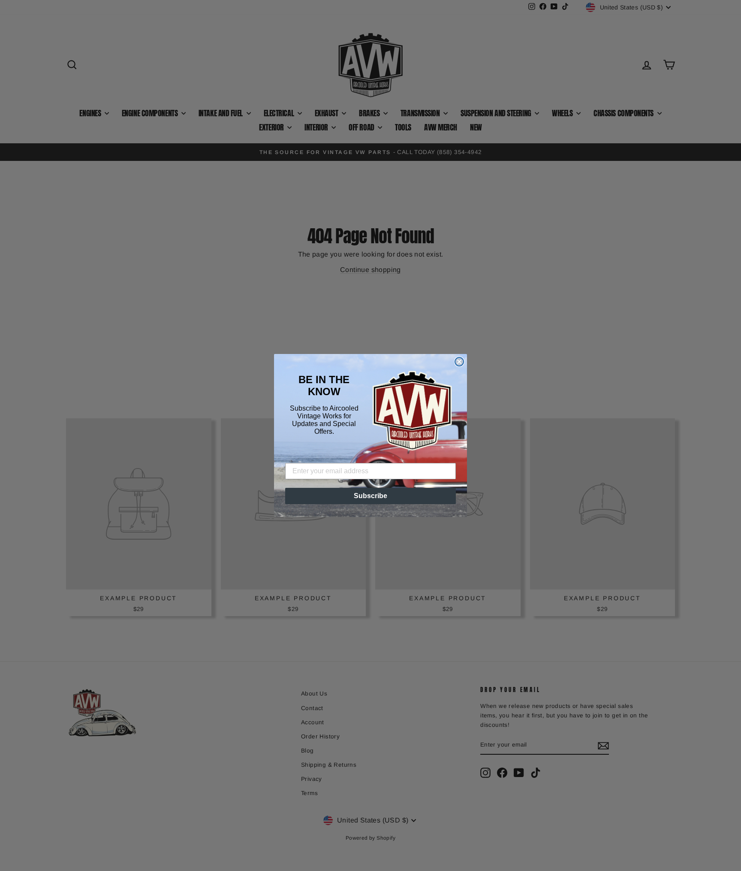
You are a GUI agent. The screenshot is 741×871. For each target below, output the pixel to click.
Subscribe (370, 495)
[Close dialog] (459, 361)
